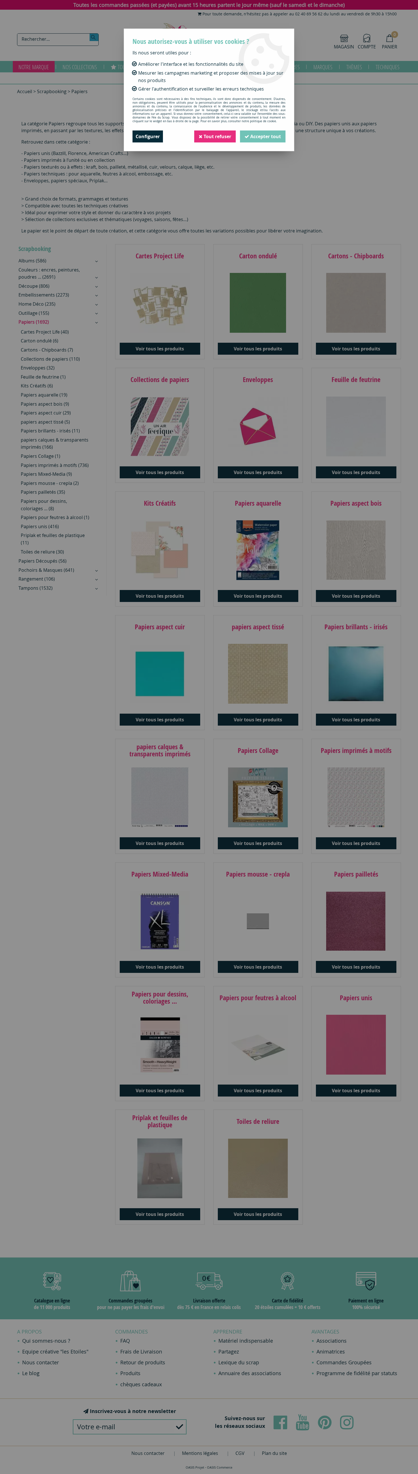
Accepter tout (265, 136)
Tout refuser (216, 136)
